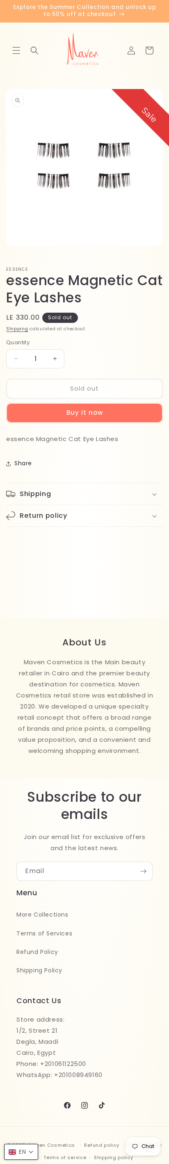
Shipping (17, 329)
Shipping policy (113, 1157)
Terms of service (64, 1157)
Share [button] (23, 463)
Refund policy (101, 1145)
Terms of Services (44, 933)
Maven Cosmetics (52, 1144)
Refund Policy (37, 952)
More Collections (42, 914)
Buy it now (84, 412)
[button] (16, 50)
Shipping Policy (39, 970)
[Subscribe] (143, 871)
